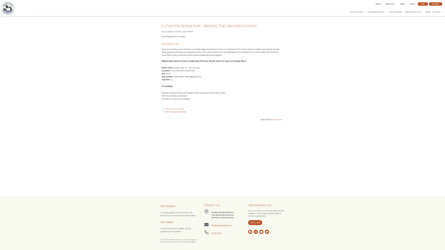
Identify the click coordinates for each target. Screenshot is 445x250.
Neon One (277, 120)
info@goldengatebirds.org (221, 225)
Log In (412, 4)
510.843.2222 (216, 233)
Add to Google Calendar (175, 112)
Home (378, 4)
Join (423, 4)
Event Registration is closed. (173, 36)
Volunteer (395, 12)
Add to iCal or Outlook (174, 109)
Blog (402, 4)
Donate (435, 4)
